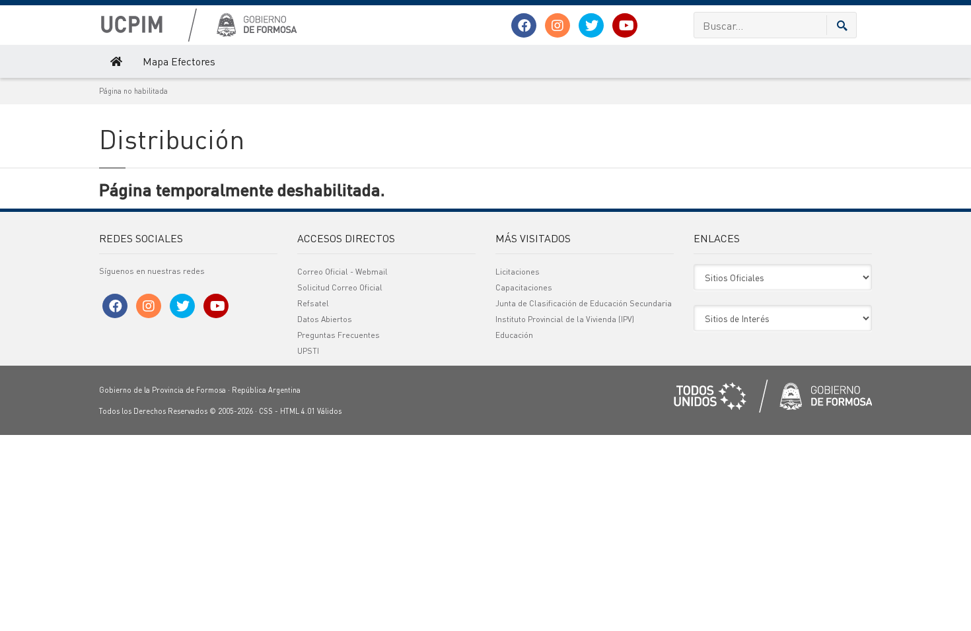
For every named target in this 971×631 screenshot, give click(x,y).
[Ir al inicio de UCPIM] (115, 61)
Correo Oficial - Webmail (342, 272)
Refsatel (313, 303)
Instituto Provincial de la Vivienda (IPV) (564, 319)
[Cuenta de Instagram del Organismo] (557, 25)
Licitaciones (517, 272)
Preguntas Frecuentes (338, 335)
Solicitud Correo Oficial (339, 287)
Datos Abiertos (324, 319)
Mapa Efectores (179, 61)
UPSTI (308, 351)
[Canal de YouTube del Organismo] (624, 25)
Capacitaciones (523, 287)
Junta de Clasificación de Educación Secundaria (583, 303)
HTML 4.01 (297, 411)
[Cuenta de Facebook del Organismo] (523, 25)
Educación (514, 335)
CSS (266, 411)
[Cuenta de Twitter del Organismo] (591, 25)
